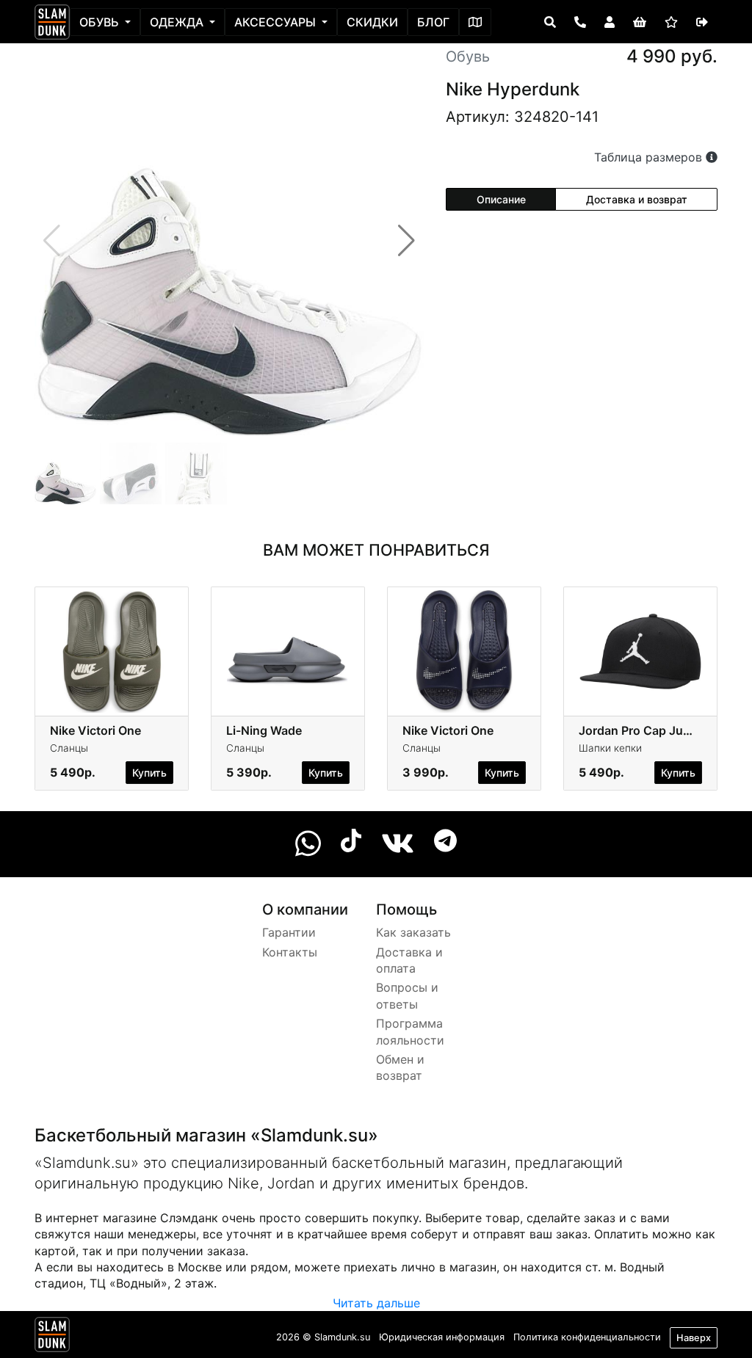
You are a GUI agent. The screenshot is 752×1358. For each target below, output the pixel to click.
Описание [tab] (501, 199)
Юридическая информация (442, 1337)
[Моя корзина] (639, 22)
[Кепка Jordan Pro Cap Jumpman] (640, 650)
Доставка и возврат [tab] (636, 199)
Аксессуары (276, 22)
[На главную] (52, 22)
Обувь (100, 22)
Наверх (693, 1337)
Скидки (372, 22)
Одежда (178, 22)
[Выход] (702, 22)
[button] (406, 241)
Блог (433, 22)
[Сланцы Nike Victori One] (111, 650)
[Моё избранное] (671, 22)
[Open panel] (550, 22)
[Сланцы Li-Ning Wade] (288, 650)
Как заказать (413, 932)
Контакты (289, 952)
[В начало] (52, 1337)
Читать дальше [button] (376, 1303)
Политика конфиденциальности (587, 1337)
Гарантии (289, 932)
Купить (149, 772)
